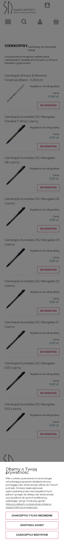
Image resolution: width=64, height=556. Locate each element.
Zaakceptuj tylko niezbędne (32, 515)
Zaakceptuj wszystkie (32, 534)
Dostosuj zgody (32, 525)
